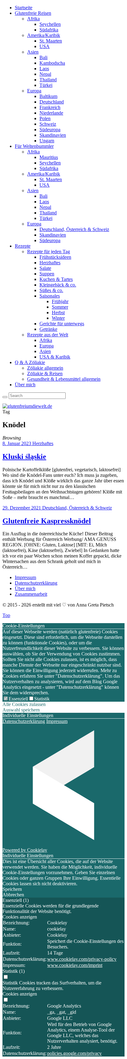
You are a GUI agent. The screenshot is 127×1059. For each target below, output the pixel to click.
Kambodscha (52, 63)
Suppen (46, 273)
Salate (45, 268)
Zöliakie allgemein (45, 368)
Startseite (23, 7)
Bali (43, 57)
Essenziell (18, 698)
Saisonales (49, 295)
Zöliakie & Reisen (45, 373)
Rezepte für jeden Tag (48, 251)
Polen (45, 118)
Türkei (45, 85)
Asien (33, 52)
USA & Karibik (54, 356)
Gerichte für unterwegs (61, 323)
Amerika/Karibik (43, 35)
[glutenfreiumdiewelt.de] (27, 406)
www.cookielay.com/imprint (74, 965)
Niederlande (51, 113)
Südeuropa (49, 129)
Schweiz (47, 124)
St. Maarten (50, 40)
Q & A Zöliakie (30, 362)
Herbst (58, 312)
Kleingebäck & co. (57, 284)
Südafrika (48, 29)
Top (6, 615)
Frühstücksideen (55, 257)
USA (44, 46)
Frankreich (49, 107)
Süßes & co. (51, 290)
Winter (58, 318)
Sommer (60, 307)
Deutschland (51, 101)
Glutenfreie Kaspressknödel (46, 521)
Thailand (48, 79)
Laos (44, 68)
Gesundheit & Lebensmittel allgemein (63, 379)
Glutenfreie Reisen (33, 13)
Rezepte (23, 246)
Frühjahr (60, 301)
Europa (34, 90)
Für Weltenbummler (34, 146)
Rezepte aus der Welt (47, 334)
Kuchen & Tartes (56, 279)
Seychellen (50, 24)
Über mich (25, 384)
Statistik (42, 698)
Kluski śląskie (24, 456)
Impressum (25, 577)
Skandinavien (52, 135)
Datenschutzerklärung (36, 583)
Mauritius (48, 157)
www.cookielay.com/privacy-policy (82, 959)
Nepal (45, 74)
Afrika (33, 18)
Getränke (48, 329)
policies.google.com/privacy (74, 1053)
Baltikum (48, 96)
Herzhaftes (49, 262)
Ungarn (46, 140)
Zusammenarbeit (31, 594)
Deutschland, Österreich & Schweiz (74, 229)
